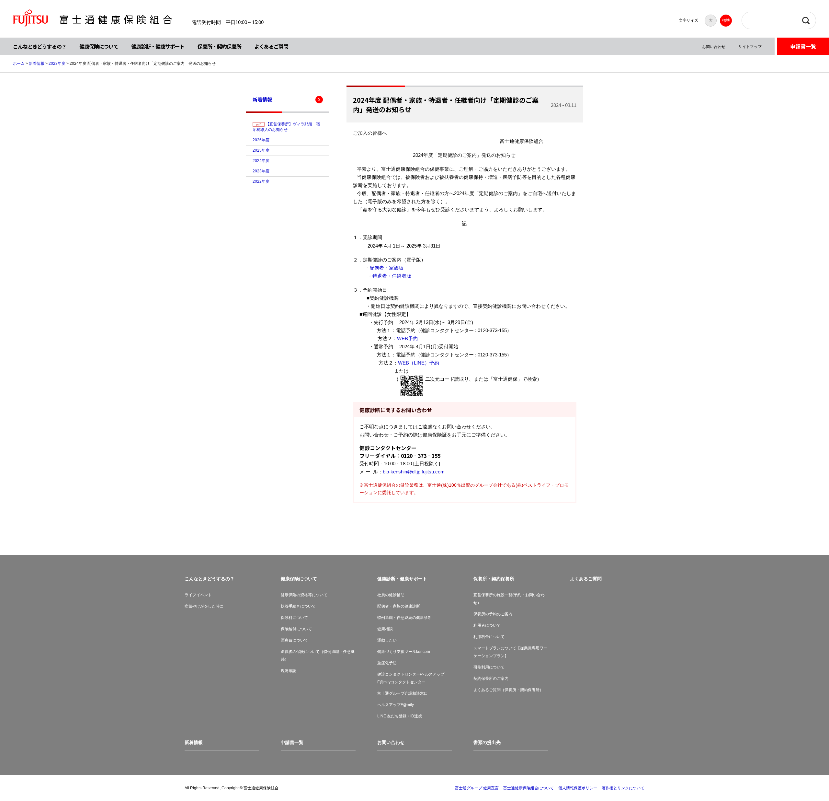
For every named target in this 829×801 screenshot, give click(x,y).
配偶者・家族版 (386, 268)
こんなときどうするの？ (39, 46)
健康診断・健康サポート (158, 46)
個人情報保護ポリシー (577, 788)
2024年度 (261, 160)
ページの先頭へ (803, 775)
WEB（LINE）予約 (419, 363)
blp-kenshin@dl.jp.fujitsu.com (414, 471)
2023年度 (57, 63)
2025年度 (261, 150)
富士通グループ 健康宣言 (477, 788)
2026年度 (261, 140)
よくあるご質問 (271, 46)
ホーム (19, 63)
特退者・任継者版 (391, 276)
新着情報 (36, 63)
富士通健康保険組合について (528, 788)
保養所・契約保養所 (219, 46)
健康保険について (98, 46)
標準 (726, 20)
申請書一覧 (803, 46)
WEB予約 (407, 338)
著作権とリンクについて (623, 788)
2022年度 (261, 181)
